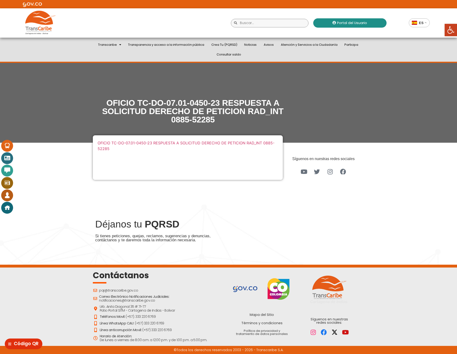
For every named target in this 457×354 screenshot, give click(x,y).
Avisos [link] (269, 45)
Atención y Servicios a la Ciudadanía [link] (309, 45)
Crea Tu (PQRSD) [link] (224, 45)
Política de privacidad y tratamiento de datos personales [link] (262, 332)
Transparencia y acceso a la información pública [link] (166, 45)
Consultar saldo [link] (229, 54)
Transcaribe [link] (107, 45)
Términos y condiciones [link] (262, 323)
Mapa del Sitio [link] (262, 314)
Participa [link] (351, 45)
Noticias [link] (250, 45)
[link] (451, 30)
